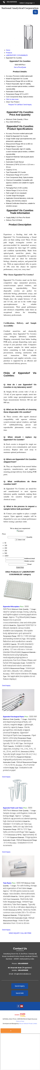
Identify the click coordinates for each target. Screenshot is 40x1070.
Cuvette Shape (11, 195)
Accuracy (9, 133)
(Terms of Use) (20, 1021)
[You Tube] (21, 1007)
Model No (9, 136)
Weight (8, 146)
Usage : (20, 611)
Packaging (9, 188)
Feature (8, 149)
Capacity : (19, 748)
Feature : (16, 730)
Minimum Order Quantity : (21, 609)
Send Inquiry (27, 104)
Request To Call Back (15, 104)
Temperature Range (12, 175)
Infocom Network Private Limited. (28, 1023)
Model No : (19, 628)
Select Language (26, 3)
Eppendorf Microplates (11, 606)
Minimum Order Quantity (14, 119)
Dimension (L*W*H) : (17, 649)
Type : (19, 641)
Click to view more (12, 99)
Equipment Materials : (19, 657)
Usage (8, 139)
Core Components (12, 177)
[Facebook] (18, 1007)
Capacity (9, 170)
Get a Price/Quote (20, 67)
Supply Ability (10, 217)
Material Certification (13, 203)
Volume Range (11, 190)
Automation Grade (12, 162)
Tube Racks (7, 883)
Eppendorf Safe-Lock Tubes (13, 808)
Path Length (10, 193)
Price (8, 122)
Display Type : (20, 676)
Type (7, 172)
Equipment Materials (13, 157)
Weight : (16, 617)
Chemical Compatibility (13, 180)
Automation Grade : (19, 665)
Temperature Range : (17, 740)
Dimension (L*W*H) (12, 164)
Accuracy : (17, 674)
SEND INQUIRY (14, 933)
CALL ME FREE (25, 933)
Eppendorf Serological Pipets (13, 716)
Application (9, 198)
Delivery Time (10, 220)
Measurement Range (13, 144)
